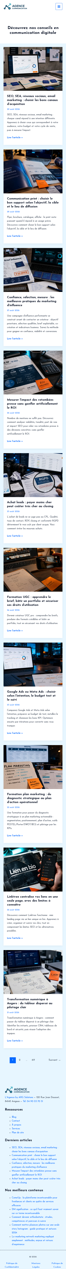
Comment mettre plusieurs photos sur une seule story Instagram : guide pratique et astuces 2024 (35, 1229)
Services (16, 1129)
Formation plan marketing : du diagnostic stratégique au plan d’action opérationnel (29, 798)
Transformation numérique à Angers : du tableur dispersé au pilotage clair (29, 1003)
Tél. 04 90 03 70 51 (33, 1101)
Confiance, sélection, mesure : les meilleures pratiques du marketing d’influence (31, 301)
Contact (16, 1121)
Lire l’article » (15, 138)
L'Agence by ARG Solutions (19, 1097)
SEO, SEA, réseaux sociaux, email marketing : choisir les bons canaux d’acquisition (32, 100)
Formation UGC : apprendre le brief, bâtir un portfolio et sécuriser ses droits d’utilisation (32, 601)
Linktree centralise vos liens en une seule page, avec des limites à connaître (32, 900)
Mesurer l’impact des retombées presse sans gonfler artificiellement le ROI (32, 403)
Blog (14, 1117)
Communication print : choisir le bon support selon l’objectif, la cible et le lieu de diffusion (33, 202)
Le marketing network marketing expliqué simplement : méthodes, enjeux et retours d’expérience (33, 1241)
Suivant (55, 1060)
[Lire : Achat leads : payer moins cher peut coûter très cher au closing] (33, 475)
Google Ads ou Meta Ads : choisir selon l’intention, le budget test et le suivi (31, 695)
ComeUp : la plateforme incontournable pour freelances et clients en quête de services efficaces (34, 1202)
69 (33, 1060)
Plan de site (18, 1133)
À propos (16, 1125)
